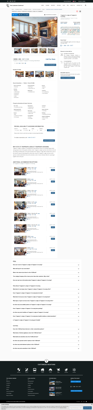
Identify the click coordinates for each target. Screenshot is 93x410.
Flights (58, 372)
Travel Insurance (31, 389)
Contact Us (79, 5)
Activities (74, 372)
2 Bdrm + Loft (30, 202)
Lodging (47, 5)
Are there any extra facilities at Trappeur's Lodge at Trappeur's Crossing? (31, 312)
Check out (25, 128)
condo (43, 9)
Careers (7, 387)
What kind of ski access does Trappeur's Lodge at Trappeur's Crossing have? (31, 296)
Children (41, 128)
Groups (29, 387)
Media (7, 389)
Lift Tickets (66, 372)
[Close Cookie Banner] (92, 404)
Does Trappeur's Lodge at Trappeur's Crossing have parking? (28, 308)
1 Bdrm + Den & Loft (32, 213)
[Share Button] (86, 401)
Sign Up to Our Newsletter (68, 77)
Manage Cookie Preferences (76, 390)
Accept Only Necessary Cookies (76, 407)
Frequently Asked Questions (33, 393)
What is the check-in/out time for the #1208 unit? (24, 272)
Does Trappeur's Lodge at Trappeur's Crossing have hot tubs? (28, 293)
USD (75, 1)
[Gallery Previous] (13, 51)
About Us (72, 5)
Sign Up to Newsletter (76, 381)
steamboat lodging (27, 9)
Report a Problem (9, 395)
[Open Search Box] (86, 5)
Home (42, 5)
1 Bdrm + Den (30, 167)
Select (53, 181)
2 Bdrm (29, 179)
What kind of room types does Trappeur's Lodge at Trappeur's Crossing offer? (32, 289)
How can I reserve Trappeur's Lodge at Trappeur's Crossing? (27, 264)
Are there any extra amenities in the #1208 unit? (24, 348)
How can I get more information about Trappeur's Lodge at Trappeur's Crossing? (32, 280)
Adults (33, 128)
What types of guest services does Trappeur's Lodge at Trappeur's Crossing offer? (33, 300)
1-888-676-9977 (31, 137)
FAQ (68, 5)
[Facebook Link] (81, 401)
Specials (59, 5)
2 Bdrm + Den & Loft (32, 225)
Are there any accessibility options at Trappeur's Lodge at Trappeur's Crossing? (32, 304)
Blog (64, 5)
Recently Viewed (81, 1)
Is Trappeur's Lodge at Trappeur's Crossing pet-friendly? (26, 320)
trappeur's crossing (37, 9)
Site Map (8, 385)
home (13, 9)
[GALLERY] (20, 171)
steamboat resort (18, 9)
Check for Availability (50, 64)
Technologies (8, 393)
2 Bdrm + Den (30, 190)
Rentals (50, 372)
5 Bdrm (29, 247)
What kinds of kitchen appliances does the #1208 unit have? (27, 332)
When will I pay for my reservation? (21, 268)
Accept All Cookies (87, 407)
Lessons (26, 372)
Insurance (19, 372)
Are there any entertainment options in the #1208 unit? (26, 344)
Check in (16, 128)
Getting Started (31, 381)
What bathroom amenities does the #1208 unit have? (25, 336)
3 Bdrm (29, 236)
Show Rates (51, 130)
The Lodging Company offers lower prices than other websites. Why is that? (31, 276)
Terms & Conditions (10, 391)
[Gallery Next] (56, 51)
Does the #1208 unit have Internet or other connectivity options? (28, 329)
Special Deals (30, 383)
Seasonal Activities (31, 395)
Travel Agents (30, 391)
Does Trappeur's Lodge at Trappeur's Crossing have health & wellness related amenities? (34, 316)
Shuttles (34, 372)
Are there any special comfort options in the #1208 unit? (26, 340)
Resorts (53, 5)
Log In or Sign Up (67, 1)
